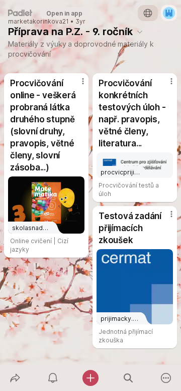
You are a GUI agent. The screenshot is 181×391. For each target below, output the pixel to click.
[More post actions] (76, 85)
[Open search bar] (128, 378)
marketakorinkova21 (38, 21)
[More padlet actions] (166, 378)
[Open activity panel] (52, 378)
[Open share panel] (15, 378)
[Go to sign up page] (169, 13)
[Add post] (90, 378)
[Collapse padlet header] (140, 32)
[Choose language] (148, 13)
